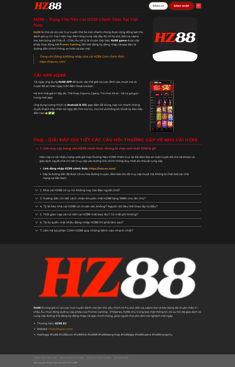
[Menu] (198, 5)
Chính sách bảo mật (46, 358)
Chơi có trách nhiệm (98, 358)
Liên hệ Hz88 (120, 358)
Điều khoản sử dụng (72, 358)
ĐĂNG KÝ (158, 5)
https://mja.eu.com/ (53, 61)
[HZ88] (48, 6)
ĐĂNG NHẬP (181, 5)
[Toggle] (37, 148)
